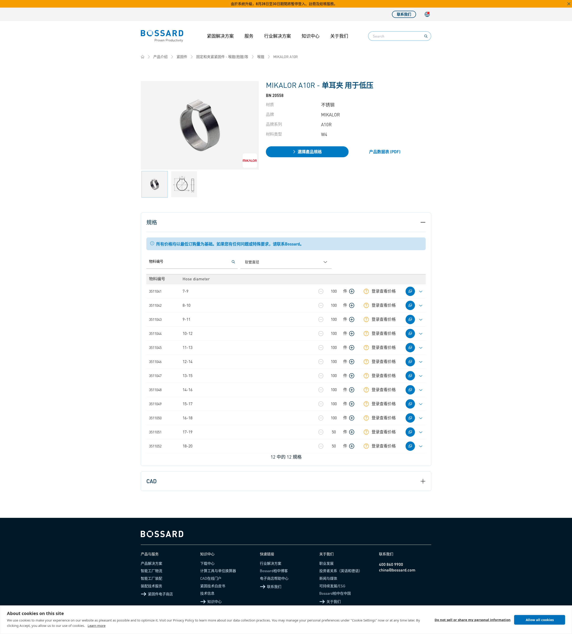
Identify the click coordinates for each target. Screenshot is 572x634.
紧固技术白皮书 (212, 586)
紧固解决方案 (220, 36)
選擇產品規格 (310, 151)
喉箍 (260, 56)
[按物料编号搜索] (233, 262)
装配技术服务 (151, 586)
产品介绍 (160, 56)
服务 (248, 36)
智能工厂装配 (151, 578)
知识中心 (311, 36)
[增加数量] (351, 291)
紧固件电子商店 (160, 594)
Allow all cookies (540, 619)
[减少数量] (321, 291)
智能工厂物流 (151, 570)
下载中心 (207, 563)
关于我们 (339, 36)
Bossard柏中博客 (274, 570)
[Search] (426, 36)
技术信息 (207, 593)
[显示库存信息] (366, 291)
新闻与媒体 (328, 578)
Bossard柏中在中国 (335, 593)
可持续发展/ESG (332, 586)
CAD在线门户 (210, 578)
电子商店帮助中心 (274, 578)
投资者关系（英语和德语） (340, 570)
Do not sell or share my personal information (473, 619)
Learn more (96, 625)
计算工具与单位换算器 (218, 570)
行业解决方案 (277, 36)
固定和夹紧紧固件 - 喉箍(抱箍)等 (222, 56)
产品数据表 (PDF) (384, 151)
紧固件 (182, 56)
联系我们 (404, 14)
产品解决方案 (151, 563)
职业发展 (326, 563)
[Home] (142, 57)
